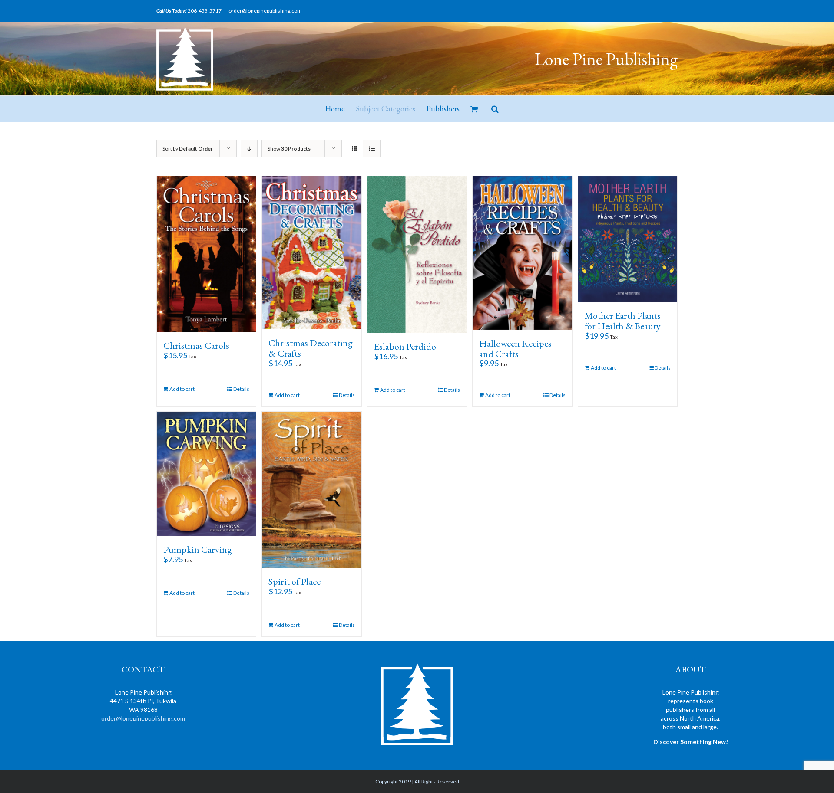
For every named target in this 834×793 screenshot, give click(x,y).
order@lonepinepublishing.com (265, 10)
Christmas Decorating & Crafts (310, 348)
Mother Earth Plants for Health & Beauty (623, 320)
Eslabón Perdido (405, 346)
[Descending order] (249, 148)
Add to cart (182, 389)
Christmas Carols (196, 345)
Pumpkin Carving (197, 549)
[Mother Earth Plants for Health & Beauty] (627, 239)
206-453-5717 (205, 10)
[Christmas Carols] (206, 254)
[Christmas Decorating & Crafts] (311, 252)
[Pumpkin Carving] (206, 473)
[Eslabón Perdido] (417, 254)
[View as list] (371, 148)
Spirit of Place (294, 581)
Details (241, 389)
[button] (495, 109)
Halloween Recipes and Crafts (515, 348)
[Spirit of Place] (311, 489)
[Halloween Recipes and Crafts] (522, 253)
